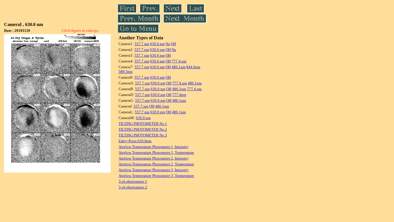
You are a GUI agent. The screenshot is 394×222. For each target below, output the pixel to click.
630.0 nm (157, 44)
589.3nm (125, 71)
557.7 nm (141, 44)
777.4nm (179, 94)
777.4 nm (179, 61)
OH (173, 44)
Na (168, 44)
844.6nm (193, 67)
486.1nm (178, 67)
